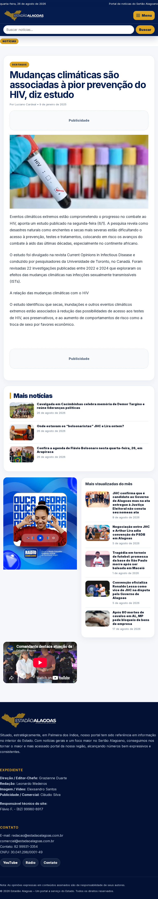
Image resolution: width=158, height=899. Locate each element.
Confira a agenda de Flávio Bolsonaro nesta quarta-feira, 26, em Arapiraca (89, 450)
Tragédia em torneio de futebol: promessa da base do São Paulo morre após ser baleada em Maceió (130, 560)
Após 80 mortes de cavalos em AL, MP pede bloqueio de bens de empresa (131, 618)
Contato (50, 863)
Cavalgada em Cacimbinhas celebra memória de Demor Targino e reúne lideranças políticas (91, 406)
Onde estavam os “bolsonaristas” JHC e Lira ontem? (80, 426)
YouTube (10, 863)
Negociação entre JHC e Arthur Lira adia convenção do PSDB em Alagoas (131, 532)
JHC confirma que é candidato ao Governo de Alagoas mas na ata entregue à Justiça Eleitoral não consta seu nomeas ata (131, 502)
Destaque (19, 64)
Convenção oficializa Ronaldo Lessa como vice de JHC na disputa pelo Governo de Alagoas (131, 590)
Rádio (30, 863)
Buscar (145, 30)
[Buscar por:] (68, 29)
